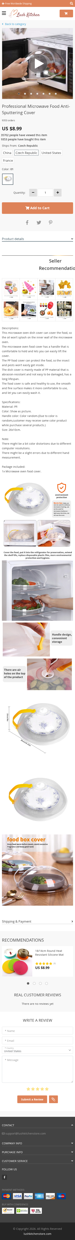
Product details (13, 239)
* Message (11, 1060)
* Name (10, 1031)
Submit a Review (32, 1099)
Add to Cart (39, 208)
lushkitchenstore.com (37, 1234)
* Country (9, 1048)
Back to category (15, 24)
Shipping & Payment (16, 921)
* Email (9, 1041)
